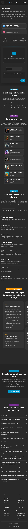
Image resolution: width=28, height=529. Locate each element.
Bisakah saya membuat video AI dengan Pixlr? (13, 475)
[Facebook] (18, 526)
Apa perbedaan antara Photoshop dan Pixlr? (12, 438)
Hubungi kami (21, 500)
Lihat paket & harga (14, 391)
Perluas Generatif (8, 242)
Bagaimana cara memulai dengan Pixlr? (11, 468)
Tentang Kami (7, 498)
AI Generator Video (14, 41)
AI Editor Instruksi (5, 41)
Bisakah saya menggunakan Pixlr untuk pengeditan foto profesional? (11, 463)
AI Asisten (6, 259)
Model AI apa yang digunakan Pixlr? (10, 471)
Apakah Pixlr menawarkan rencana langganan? (10, 433)
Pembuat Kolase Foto (22, 41)
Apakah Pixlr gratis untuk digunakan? (11, 419)
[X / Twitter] (9, 526)
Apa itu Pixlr (4, 415)
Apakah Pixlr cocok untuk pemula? (10, 442)
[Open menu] (2, 2)
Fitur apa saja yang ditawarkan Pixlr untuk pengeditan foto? (12, 452)
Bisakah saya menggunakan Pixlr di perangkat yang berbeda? (13, 446)
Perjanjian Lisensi (21, 518)
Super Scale (6, 268)
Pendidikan (21, 503)
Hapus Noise (6, 276)
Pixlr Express (7, 515)
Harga (21, 498)
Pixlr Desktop (7, 503)
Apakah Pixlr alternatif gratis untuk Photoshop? (10, 480)
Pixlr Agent (7, 511)
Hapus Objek (7, 225)
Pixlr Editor (7, 513)
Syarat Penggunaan (21, 511)
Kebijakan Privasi (21, 513)
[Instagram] (11, 526)
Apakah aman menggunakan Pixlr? (10, 423)
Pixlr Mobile (7, 500)
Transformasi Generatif (9, 251)
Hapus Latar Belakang (9, 217)
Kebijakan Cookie (21, 515)
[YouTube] (16, 526)
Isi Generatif (6, 234)
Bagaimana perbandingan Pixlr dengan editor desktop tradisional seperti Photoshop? (13, 457)
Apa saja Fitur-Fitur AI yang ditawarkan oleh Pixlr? (12, 428)
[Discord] (14, 526)
